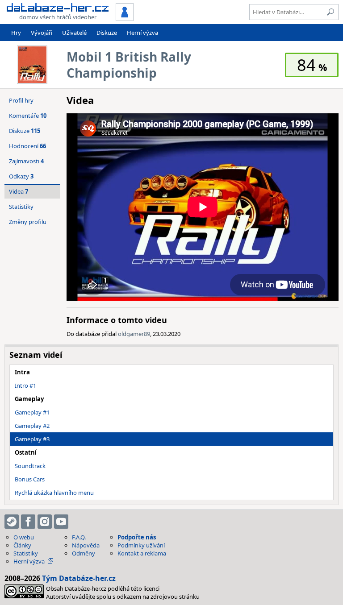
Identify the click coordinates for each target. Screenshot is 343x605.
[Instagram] (45, 521)
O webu (23, 537)
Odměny (83, 553)
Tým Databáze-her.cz (79, 578)
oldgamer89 (134, 334)
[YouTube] (61, 521)
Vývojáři (41, 33)
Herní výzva (142, 33)
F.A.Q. (79, 537)
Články (22, 545)
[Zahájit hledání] (330, 12)
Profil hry (21, 100)
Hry (16, 33)
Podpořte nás (136, 537)
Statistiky (21, 207)
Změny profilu (27, 222)
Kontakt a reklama (141, 553)
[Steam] (11, 521)
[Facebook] (28, 521)
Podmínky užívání (141, 545)
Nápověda (86, 545)
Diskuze (106, 33)
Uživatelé (74, 33)
